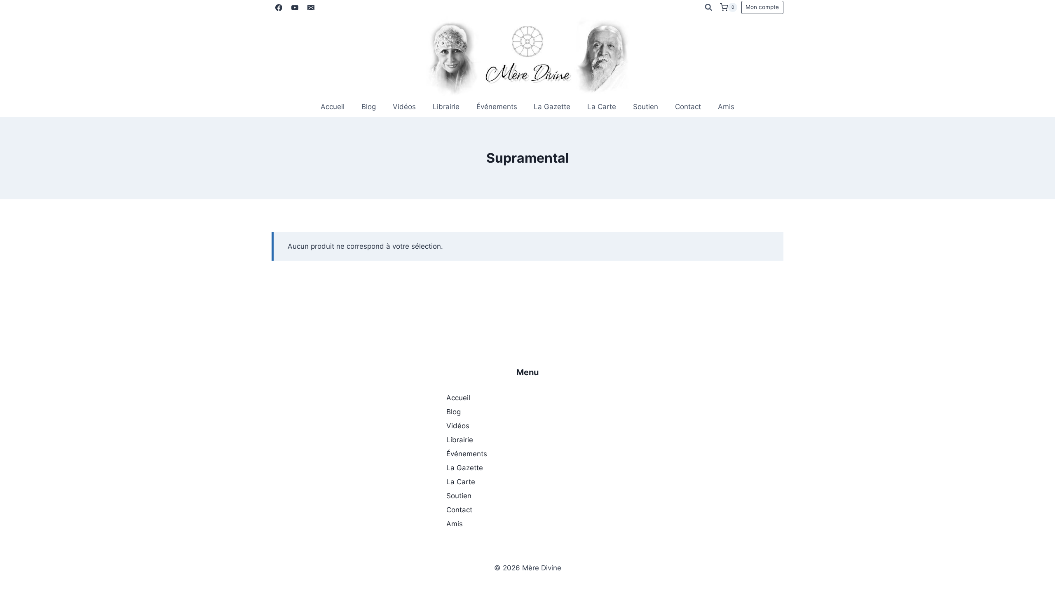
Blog (368, 107)
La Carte (601, 107)
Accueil (333, 107)
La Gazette (552, 107)
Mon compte (762, 7)
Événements (496, 107)
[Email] (311, 7)
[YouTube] (295, 7)
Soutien (645, 107)
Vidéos (404, 107)
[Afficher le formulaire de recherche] (708, 7)
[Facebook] (279, 7)
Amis (726, 107)
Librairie (446, 107)
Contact (688, 107)
